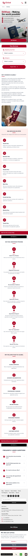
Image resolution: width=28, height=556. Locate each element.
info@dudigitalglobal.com (8, 519)
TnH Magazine (5, 492)
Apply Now (14, 66)
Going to (7, 58)
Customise (13, 541)
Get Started (13, 40)
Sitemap (17, 492)
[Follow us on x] (18, 496)
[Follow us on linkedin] (11, 496)
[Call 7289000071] (16, 554)
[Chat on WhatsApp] (21, 554)
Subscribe (14, 502)
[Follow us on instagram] (13, 496)
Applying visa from (10, 49)
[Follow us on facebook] (8, 496)
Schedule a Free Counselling (7, 554)
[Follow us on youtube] (16, 496)
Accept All (14, 548)
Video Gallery (11, 492)
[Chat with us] (26, 554)
